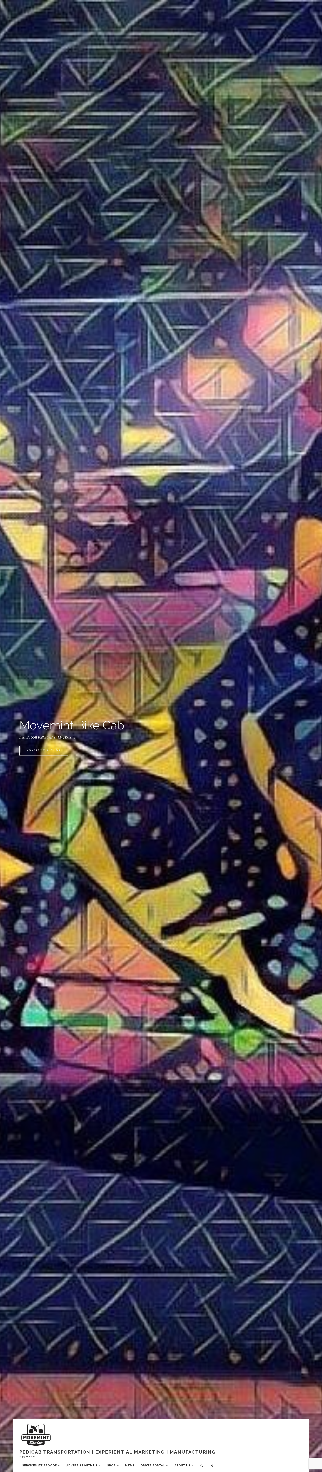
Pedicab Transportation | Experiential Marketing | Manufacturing (117, 1452)
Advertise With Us (47, 752)
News (129, 1465)
